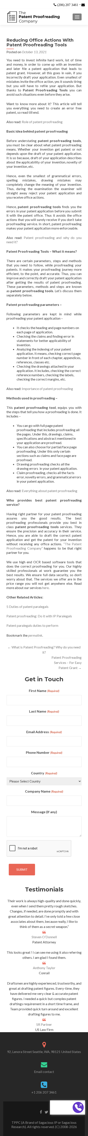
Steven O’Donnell (44, 937)
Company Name (44, 791)
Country (44, 773)
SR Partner (44, 1024)
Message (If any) (44, 812)
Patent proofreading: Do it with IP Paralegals (39, 616)
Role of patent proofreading (42, 122)
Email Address (44, 732)
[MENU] (77, 17)
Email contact (44, 1072)
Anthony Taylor (44, 968)
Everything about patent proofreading (49, 491)
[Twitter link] (46, 1111)
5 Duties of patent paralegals (27, 606)
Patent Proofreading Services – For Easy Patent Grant (66, 662)
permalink (35, 635)
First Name (44, 691)
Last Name (44, 711)
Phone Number (44, 752)
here (45, 588)
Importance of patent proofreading (47, 389)
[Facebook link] (41, 1111)
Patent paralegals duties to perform (32, 625)
